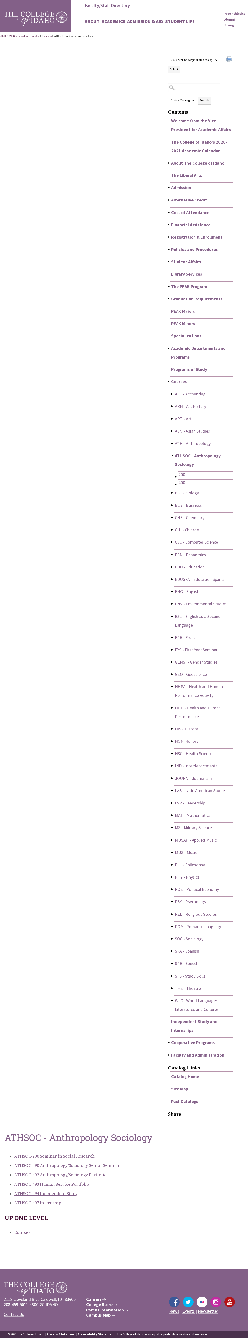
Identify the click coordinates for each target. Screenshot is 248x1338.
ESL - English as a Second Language (198, 621)
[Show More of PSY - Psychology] (172, 902)
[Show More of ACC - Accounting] (172, 394)
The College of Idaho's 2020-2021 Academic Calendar (199, 146)
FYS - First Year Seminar (196, 649)
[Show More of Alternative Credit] (169, 200)
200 (181, 474)
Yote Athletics (234, 13)
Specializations (186, 336)
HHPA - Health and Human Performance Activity (199, 691)
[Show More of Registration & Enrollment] (169, 237)
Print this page (229, 60)
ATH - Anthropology (193, 443)
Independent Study (46, 1194)
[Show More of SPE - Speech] (172, 963)
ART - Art (183, 419)
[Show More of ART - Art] (172, 419)
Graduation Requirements (196, 299)
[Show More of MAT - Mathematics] (172, 815)
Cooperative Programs (193, 1042)
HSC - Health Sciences (194, 753)
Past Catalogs (184, 1101)
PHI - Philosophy (190, 864)
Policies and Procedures (194, 249)
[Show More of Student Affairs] (169, 262)
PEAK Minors (183, 323)
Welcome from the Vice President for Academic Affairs (201, 125)
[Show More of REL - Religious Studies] (172, 914)
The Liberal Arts (186, 175)
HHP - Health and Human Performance (198, 712)
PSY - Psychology (190, 901)
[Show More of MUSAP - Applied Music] (172, 840)
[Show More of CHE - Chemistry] (172, 517)
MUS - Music (186, 852)
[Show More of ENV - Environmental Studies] (172, 604)
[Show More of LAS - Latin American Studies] (172, 791)
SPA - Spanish (187, 951)
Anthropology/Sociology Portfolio (60, 1175)
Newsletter (208, 1311)
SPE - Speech (186, 963)
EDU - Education (190, 567)
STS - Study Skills (190, 976)
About (92, 21)
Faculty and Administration (197, 1055)
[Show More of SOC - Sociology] (172, 939)
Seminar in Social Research (54, 1156)
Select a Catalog (200, 51)
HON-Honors (186, 741)
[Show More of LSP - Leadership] (172, 803)
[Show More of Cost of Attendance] (169, 212)
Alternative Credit (189, 200)
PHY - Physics (187, 877)
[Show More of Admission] (169, 188)
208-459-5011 (16, 1304)
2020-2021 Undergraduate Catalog (19, 36)
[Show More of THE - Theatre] (172, 988)
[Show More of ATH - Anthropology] (172, 443)
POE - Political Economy (197, 889)
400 (181, 482)
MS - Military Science (193, 827)
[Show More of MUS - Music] (172, 852)
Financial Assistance (190, 225)
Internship (37, 1203)
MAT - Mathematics (192, 815)
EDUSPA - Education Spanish (200, 579)
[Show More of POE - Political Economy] (172, 889)
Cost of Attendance (190, 212)
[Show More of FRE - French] (172, 637)
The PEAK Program (189, 286)
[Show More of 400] (176, 485)
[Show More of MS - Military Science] (172, 827)
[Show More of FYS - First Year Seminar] (172, 650)
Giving (229, 25)
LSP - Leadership (190, 803)
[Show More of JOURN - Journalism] (172, 778)
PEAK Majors (183, 311)
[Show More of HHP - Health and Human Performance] (172, 708)
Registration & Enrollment (196, 237)
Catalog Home (185, 1076)
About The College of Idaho (197, 163)
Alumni (229, 19)
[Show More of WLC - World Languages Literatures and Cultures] (172, 1000)
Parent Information (105, 1310)
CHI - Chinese (187, 530)
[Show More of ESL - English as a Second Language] (172, 616)
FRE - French (186, 637)
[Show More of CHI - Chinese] (172, 530)
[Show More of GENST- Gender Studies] (172, 662)
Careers (94, 1299)
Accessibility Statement (96, 1334)
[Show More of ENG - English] (172, 591)
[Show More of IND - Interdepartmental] (172, 766)
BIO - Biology (187, 493)
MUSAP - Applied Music (196, 840)
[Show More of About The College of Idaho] (169, 163)
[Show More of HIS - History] (172, 729)
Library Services (186, 274)
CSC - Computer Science (196, 542)
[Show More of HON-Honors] (172, 741)
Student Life (180, 21)
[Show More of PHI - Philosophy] (172, 865)
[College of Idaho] (36, 15)
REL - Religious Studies (196, 914)
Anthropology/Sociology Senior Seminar (67, 1165)
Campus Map (99, 1315)
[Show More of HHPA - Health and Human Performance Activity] (172, 687)
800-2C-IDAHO (45, 1304)
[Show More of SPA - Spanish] (172, 951)
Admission (181, 187)
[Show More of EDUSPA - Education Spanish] (172, 579)
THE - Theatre (188, 988)
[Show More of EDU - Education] (172, 567)
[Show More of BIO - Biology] (172, 493)
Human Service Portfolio (51, 1184)
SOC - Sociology (189, 939)
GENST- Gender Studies (196, 662)
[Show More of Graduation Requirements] (169, 299)
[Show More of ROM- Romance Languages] (172, 926)
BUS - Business (188, 505)
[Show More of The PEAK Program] (169, 286)
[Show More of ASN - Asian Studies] (172, 431)
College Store (100, 1304)
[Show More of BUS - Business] (172, 505)
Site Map (179, 1089)
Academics (113, 21)
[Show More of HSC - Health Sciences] (172, 753)
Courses (47, 36)
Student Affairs (186, 261)
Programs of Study (189, 369)
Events (188, 1311)
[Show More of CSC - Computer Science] (172, 542)
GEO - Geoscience (191, 674)
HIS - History (186, 729)
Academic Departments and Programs (198, 353)
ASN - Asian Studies (192, 431)
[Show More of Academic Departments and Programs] (169, 348)
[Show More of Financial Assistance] (169, 225)
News (174, 1311)
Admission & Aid (145, 21)
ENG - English (187, 591)
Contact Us (14, 1314)
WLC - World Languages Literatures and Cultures (197, 1005)
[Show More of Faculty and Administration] (169, 1055)
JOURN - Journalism (193, 778)
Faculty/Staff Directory (107, 5)
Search (204, 100)
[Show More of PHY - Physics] (172, 877)
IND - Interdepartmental (197, 766)
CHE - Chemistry (189, 517)
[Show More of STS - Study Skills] (172, 976)
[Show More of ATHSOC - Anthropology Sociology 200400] (172, 456)
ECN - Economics (190, 554)
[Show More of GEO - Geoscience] (172, 674)
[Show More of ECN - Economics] (172, 555)
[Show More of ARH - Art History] (172, 406)
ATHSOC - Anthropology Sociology (198, 460)
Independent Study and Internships (194, 1026)
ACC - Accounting (190, 394)
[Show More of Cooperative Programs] (169, 1042)
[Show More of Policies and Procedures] (169, 249)
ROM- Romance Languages (199, 926)
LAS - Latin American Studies (201, 790)
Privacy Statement (61, 1334)
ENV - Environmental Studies (201, 604)
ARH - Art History (190, 406)
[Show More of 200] (176, 477)
